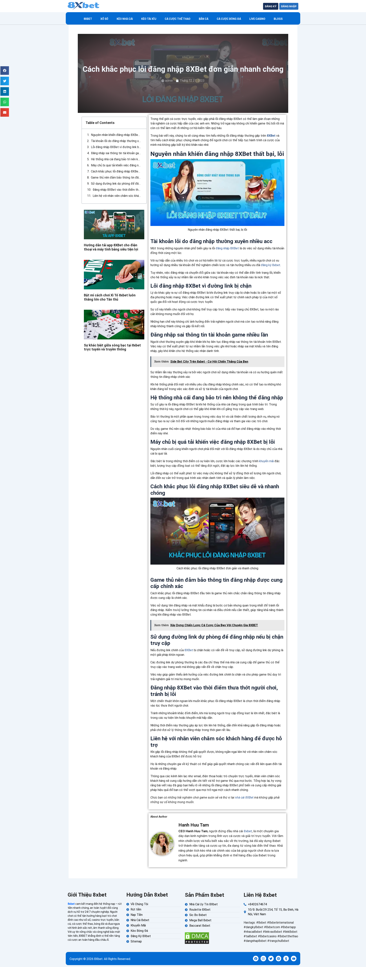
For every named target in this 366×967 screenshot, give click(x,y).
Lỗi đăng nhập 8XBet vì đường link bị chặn (116, 147)
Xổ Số (104, 18)
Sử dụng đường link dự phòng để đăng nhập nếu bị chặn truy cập (116, 183)
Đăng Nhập (288, 6)
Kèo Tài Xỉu (148, 18)
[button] (4, 70)
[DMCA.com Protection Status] (196, 938)
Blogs (278, 18)
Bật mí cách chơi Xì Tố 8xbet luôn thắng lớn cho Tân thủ (110, 297)
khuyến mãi (266, 461)
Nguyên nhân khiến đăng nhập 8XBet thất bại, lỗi (116, 135)
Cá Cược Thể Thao (177, 18)
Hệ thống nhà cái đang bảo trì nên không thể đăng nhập (116, 159)
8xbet (88, 18)
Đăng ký (270, 6)
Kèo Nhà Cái (125, 18)
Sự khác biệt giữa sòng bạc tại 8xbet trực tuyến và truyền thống (112, 347)
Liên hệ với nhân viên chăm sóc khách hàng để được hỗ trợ (117, 196)
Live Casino (257, 18)
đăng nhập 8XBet (227, 248)
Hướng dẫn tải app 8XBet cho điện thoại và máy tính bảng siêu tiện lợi (111, 247)
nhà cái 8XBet (244, 797)
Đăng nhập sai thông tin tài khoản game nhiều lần (116, 153)
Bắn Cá (203, 18)
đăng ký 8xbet (270, 265)
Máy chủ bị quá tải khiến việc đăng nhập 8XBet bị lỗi (116, 165)
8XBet (271, 135)
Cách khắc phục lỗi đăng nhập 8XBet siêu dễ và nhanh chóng (116, 171)
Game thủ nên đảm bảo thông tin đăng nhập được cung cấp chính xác (116, 177)
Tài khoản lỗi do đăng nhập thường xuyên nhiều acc (116, 141)
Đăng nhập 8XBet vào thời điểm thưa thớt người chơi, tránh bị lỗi (117, 189)
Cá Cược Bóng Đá (229, 18)
